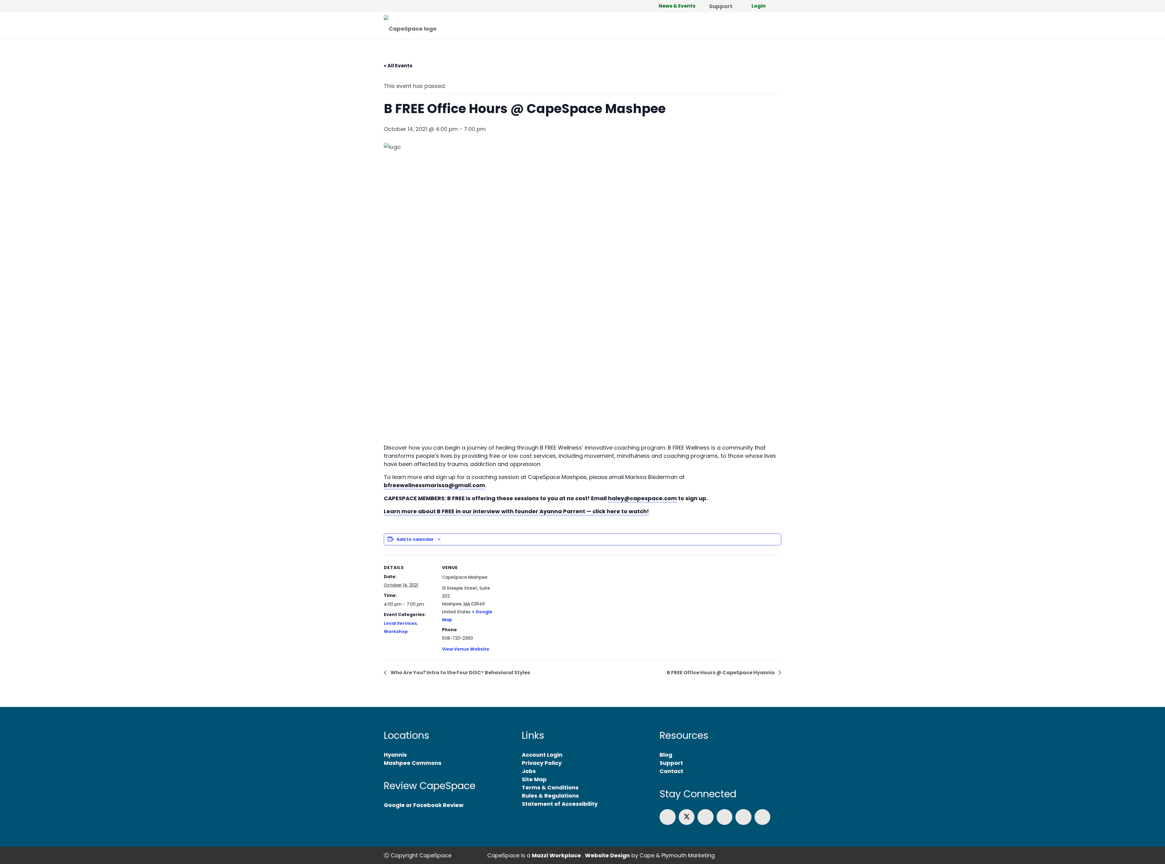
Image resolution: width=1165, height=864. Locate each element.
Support (671, 763)
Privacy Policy (542, 763)
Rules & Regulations (550, 795)
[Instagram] (725, 817)
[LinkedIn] (705, 817)
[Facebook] (668, 817)
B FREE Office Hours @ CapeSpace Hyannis (721, 672)
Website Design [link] (607, 855)
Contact (671, 771)
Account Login (542, 755)
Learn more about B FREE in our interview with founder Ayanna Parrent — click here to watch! (516, 511)
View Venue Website (465, 649)
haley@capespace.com (642, 498)
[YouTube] (743, 817)
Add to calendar (415, 539)
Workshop (396, 631)
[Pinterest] (763, 817)
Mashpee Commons (412, 763)
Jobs (529, 771)
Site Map (534, 779)
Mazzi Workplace (556, 855)
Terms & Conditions (550, 787)
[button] (778, 6)
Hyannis (395, 755)
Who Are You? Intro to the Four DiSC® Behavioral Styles (460, 672)
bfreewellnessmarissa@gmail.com (434, 485)
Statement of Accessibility (560, 804)
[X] (687, 817)
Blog (666, 755)
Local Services (400, 623)
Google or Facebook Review (424, 805)
